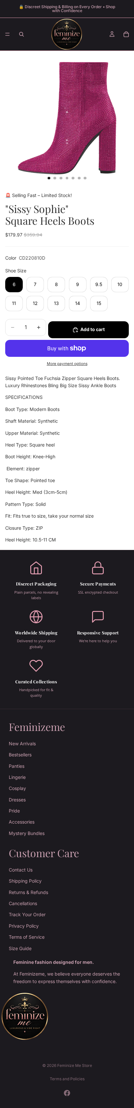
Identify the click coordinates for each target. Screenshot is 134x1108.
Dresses (17, 799)
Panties (16, 765)
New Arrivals (22, 743)
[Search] (21, 34)
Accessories (21, 822)
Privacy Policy (24, 926)
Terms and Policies (67, 1078)
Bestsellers (20, 754)
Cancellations (23, 903)
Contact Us (21, 870)
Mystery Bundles (27, 833)
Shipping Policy (25, 881)
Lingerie (17, 777)
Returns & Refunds (28, 892)
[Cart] (126, 34)
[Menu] (7, 34)
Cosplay (17, 788)
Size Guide (20, 948)
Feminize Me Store (74, 1065)
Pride (14, 810)
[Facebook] (67, 1093)
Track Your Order (27, 914)
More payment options (67, 363)
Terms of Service (27, 937)
